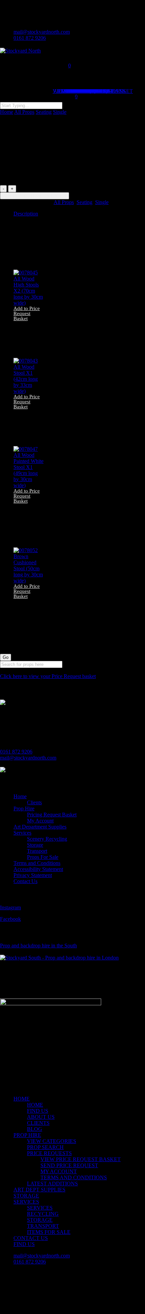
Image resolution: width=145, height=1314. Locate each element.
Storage (35, 845)
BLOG (34, 1129)
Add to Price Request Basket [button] (26, 313)
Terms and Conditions (36, 863)
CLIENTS (38, 1123)
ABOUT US (41, 1117)
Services (22, 833)
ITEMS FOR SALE (48, 1232)
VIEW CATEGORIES (51, 1141)
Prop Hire (23, 808)
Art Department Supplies (39, 827)
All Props (24, 112)
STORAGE (26, 1196)
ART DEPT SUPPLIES (39, 1189)
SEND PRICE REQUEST (69, 1165)
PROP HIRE (27, 1135)
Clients (34, 802)
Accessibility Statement (38, 869)
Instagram (10, 907)
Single (59, 112)
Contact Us (25, 881)
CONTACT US (30, 1238)
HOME (21, 1099)
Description (25, 213)
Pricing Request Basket (52, 814)
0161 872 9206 (16, 751)
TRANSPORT (43, 1226)
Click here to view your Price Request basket (48, 676)
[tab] (79, 214)
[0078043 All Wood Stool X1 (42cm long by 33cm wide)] (28, 391)
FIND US (37, 1111)
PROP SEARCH (45, 1147)
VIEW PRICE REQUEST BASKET (80, 1159)
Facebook (10, 919)
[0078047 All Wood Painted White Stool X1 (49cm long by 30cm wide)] (28, 485)
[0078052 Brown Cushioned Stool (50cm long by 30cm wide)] (28, 580)
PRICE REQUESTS (49, 1153)
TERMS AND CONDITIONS (73, 1177)
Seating (44, 112)
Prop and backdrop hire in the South (38, 945)
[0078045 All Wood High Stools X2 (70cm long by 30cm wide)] (28, 303)
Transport (37, 851)
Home (6, 112)
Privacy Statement (32, 875)
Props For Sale (42, 857)
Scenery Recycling (47, 839)
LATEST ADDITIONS (52, 1183)
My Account (40, 820)
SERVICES (26, 1202)
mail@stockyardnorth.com (28, 758)
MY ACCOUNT (58, 1171)
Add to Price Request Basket (34, 196)
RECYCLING (43, 1214)
